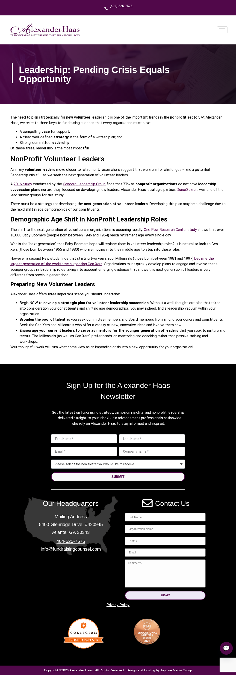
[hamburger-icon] (222, 29)
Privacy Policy (118, 605)
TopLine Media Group (176, 670)
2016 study (23, 184)
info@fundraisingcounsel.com (71, 549)
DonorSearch (187, 189)
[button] (165, 595)
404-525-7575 (70, 541)
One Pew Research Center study (170, 229)
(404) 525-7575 (121, 6)
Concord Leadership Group (84, 184)
